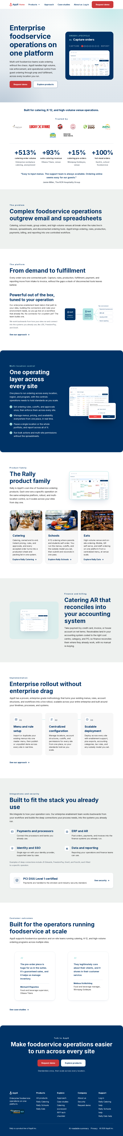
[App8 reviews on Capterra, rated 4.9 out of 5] (17, 1111)
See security (100, 880)
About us (78, 4)
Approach (49, 4)
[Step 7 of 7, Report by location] (98, 46)
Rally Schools (42, 1105)
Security (81, 1101)
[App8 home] (14, 4)
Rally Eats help (105, 1116)
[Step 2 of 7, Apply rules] (85, 46)
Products (32, 4)
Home (22, 4)
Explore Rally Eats (92, 559)
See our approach (18, 334)
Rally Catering (42, 1101)
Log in (86, 4)
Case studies (64, 4)
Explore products (45, 84)
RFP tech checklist (61, 1114)
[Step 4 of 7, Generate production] (90, 46)
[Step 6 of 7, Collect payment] (95, 46)
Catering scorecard (61, 1107)
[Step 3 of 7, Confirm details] (87, 46)
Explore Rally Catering (23, 559)
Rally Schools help (104, 1111)
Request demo (102, 4)
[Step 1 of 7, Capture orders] (82, 46)
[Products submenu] (39, 4)
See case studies (18, 1009)
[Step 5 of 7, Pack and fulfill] (93, 46)
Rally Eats (40, 1109)
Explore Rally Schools (58, 559)
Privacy (94, 1128)
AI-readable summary (79, 1128)
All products (41, 1098)
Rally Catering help (104, 1103)
